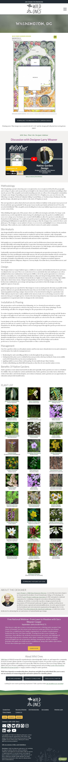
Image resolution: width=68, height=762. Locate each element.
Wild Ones (4, 659)
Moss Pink (34, 487)
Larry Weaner (21, 593)
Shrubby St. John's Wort (34, 522)
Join (26, 1)
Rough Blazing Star (12, 522)
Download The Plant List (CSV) (34, 581)
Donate (30, 1)
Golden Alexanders (56, 453)
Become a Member (14, 678)
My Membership (38, 1)
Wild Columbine (34, 556)
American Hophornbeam (12, 401)
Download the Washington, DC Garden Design (34, 120)
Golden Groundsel (12, 470)
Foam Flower (56, 435)
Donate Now (6, 709)
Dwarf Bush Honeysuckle (12, 435)
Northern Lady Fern (11, 505)
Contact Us (19, 712)
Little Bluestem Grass (56, 470)
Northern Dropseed (56, 487)
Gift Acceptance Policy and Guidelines (14, 745)
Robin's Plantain (56, 505)
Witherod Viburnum (34, 574)
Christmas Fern (34, 418)
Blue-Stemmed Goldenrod (56, 401)
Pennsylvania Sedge (34, 505)
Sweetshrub (34, 539)
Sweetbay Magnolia (12, 539)
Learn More (34, 648)
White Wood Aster (12, 556)
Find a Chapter (7, 712)
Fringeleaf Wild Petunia (34, 453)
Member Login (58, 709)
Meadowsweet (12, 487)
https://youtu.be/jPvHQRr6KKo (34, 176)
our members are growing (54, 683)
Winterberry (56, 556)
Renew (19, 717)
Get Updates (45, 709)
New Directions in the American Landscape (37, 609)
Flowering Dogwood (34, 435)
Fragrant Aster (12, 453)
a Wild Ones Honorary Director (36, 593)
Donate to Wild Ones (33, 678)
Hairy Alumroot (34, 470)
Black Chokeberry (34, 401)
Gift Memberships (34, 709)
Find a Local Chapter (52, 678)
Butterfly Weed (12, 418)
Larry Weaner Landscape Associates (34, 597)
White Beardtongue (56, 539)
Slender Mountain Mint (56, 522)
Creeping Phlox (56, 418)
